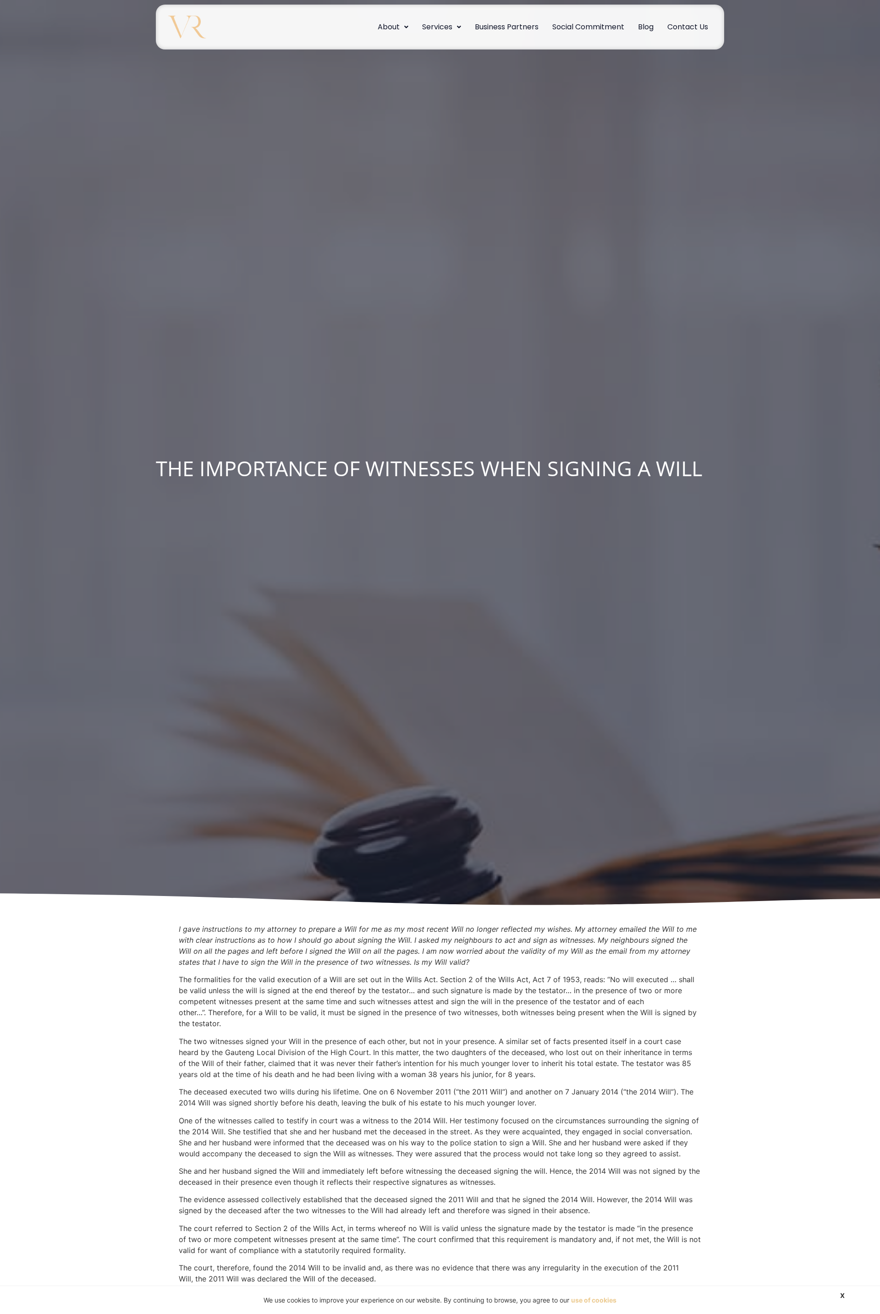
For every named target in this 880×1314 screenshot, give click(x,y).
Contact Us (687, 27)
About (389, 27)
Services (437, 27)
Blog (646, 27)
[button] (393, 27)
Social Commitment (588, 27)
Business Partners (507, 27)
